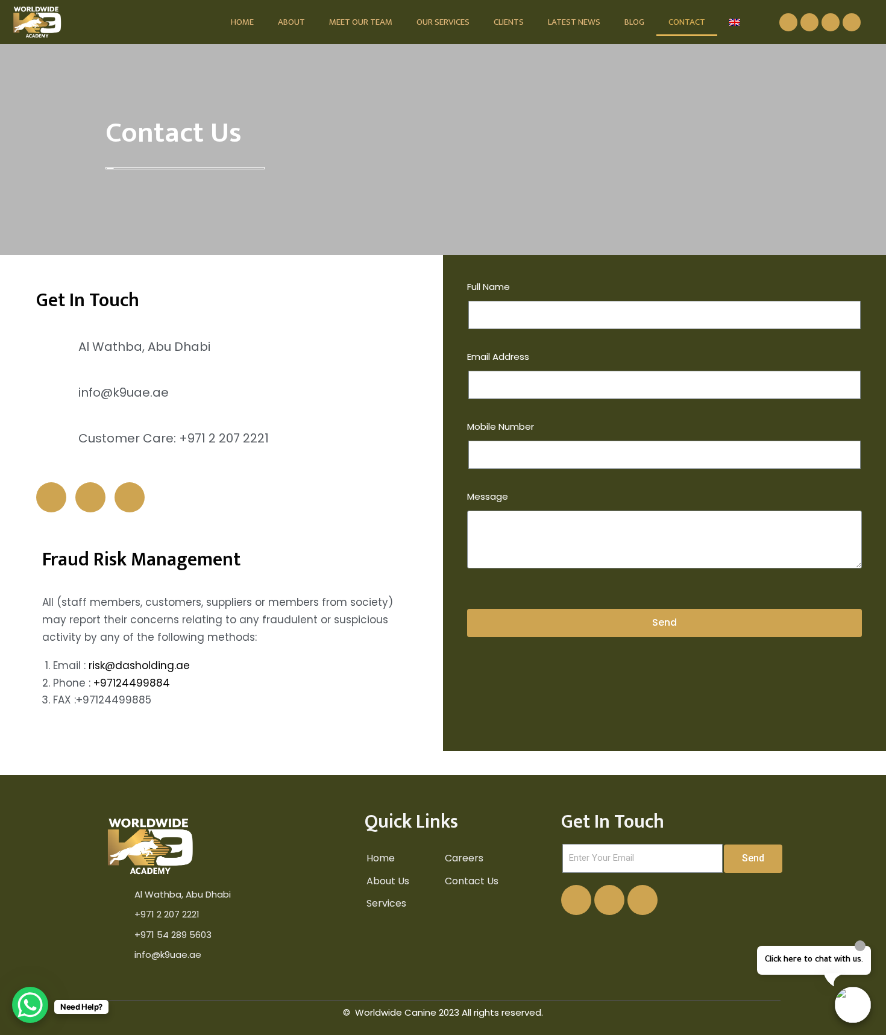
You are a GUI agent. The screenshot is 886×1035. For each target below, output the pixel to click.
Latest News (574, 22)
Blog (634, 22)
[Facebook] (788, 22)
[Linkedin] (809, 22)
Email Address (498, 356)
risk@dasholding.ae (139, 665)
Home (242, 22)
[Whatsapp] (852, 22)
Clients (509, 22)
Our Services (443, 22)
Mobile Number (500, 426)
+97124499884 (131, 683)
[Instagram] (831, 22)
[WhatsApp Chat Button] (30, 1005)
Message (487, 496)
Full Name (488, 286)
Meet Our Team (360, 22)
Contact (686, 22)
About (291, 22)
